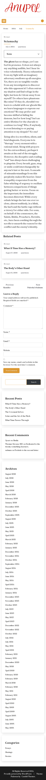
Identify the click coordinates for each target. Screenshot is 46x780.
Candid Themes (28, 776)
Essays (7, 37)
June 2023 (9, 613)
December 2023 (12, 597)
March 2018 (10, 683)
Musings (8, 752)
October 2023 (11, 605)
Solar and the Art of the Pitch (17, 416)
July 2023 (9, 609)
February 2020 (11, 675)
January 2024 (11, 593)
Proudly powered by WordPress (18, 774)
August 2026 (10, 474)
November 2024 (12, 556)
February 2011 (11, 695)
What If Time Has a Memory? (19, 248)
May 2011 (9, 691)
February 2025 (11, 543)
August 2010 (10, 699)
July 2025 (9, 523)
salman (8, 450)
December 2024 (12, 552)
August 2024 (10, 568)
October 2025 (11, 511)
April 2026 (9, 490)
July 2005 (9, 719)
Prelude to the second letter (26, 450)
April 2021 (9, 650)
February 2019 (11, 679)
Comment (8, 306)
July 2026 (9, 478)
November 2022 (12, 629)
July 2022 (9, 638)
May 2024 (9, 580)
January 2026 (11, 502)
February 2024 (11, 589)
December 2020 (12, 662)
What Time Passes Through (17, 420)
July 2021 (9, 642)
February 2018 (11, 687)
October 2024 (11, 560)
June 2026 (9, 482)
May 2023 (9, 617)
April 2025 (9, 535)
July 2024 (9, 572)
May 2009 (9, 707)
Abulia (15, 440)
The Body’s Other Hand (17, 268)
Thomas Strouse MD (14, 444)
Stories (8, 756)
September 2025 (12, 515)
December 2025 (12, 507)
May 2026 (9, 486)
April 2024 (9, 584)
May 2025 (9, 531)
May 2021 (9, 646)
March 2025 (10, 539)
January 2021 (11, 658)
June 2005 (9, 724)
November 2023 (12, 601)
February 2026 (11, 498)
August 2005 (10, 715)
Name (6, 332)
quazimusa (22, 47)
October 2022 (11, 634)
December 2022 (12, 625)
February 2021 (11, 654)
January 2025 (11, 548)
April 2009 (10, 711)
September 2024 (12, 564)
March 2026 (10, 494)
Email (6, 341)
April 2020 (9, 670)
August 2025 (10, 519)
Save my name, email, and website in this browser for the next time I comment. (20, 363)
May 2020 (9, 666)
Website (6, 350)
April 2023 (9, 621)
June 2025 (9, 527)
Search (33, 382)
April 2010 (9, 703)
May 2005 (9, 728)
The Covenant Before (14, 412)
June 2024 (9, 576)
